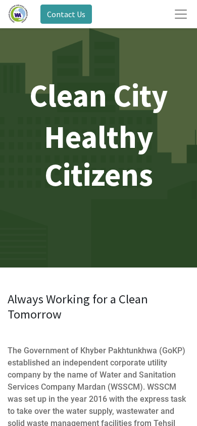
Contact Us (66, 14)
